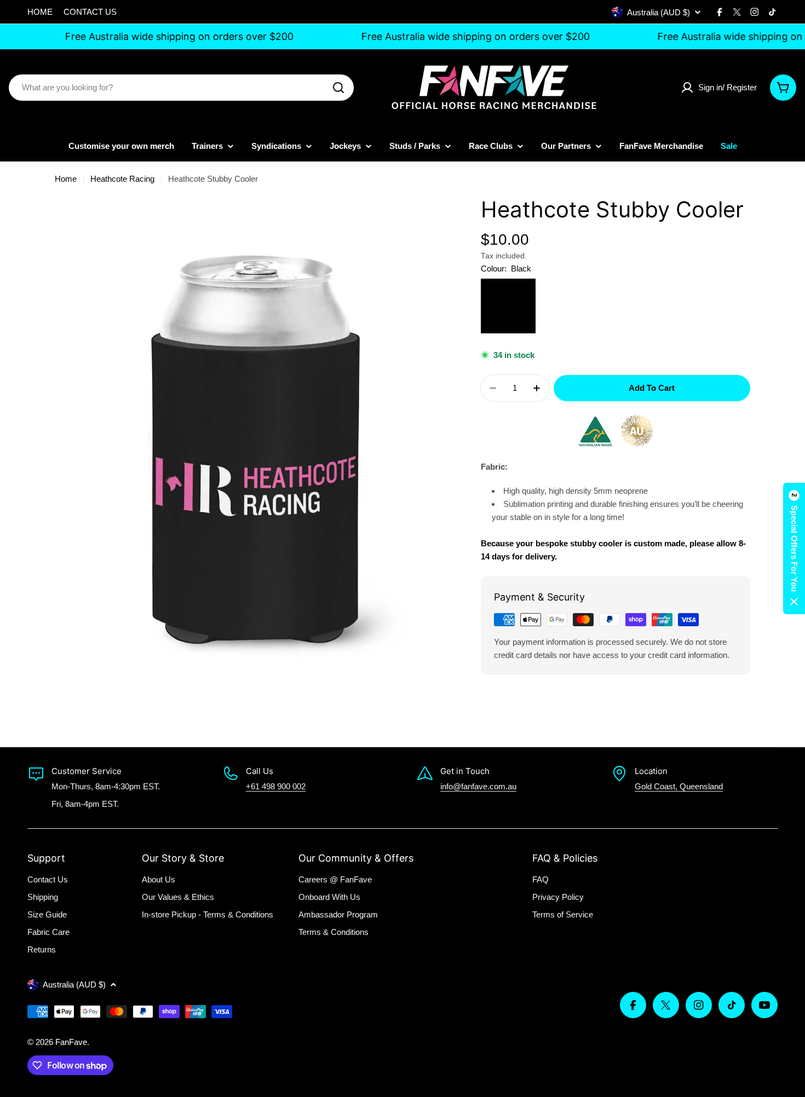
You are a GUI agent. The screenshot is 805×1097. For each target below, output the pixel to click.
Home (66, 178)
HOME (40, 11)
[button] (794, 548)
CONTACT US (90, 11)
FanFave (71, 1042)
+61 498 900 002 (276, 786)
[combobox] (181, 87)
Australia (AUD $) (658, 12)
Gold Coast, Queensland (679, 786)
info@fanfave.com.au (478, 786)
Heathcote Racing (122, 178)
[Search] (338, 87)
